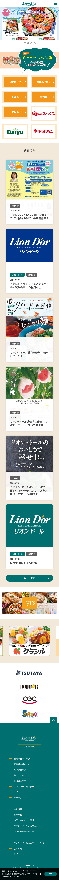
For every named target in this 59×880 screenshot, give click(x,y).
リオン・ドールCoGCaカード (27, 826)
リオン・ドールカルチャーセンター (30, 843)
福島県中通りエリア (23, 764)
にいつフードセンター (24, 786)
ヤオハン (18, 798)
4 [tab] (34, 43)
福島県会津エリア (22, 759)
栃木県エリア (20, 775)
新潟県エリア (20, 770)
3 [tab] (31, 43)
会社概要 (18, 809)
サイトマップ (20, 854)
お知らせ (18, 848)
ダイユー (18, 792)
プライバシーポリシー (24, 831)
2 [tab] (28, 43)
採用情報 (18, 815)
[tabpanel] (29, 23)
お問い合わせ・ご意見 (24, 820)
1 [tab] (25, 43)
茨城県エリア (20, 781)
